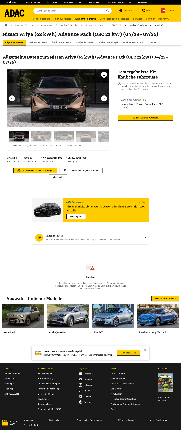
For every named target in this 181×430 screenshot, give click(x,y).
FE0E (114, 25)
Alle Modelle (58, 177)
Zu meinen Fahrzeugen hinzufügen (83, 170)
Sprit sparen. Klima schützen (119, 2)
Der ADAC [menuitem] (163, 18)
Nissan (88, 25)
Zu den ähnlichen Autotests (145, 118)
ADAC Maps (43, 399)
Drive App (9, 383)
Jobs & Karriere (118, 373)
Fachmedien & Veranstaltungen (125, 404)
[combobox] (72, 11)
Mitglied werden (33, 2)
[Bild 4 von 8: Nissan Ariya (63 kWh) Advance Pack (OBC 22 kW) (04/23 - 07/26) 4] (86, 137)
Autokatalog (47, 25)
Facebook (88, 373)
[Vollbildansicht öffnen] (104, 75)
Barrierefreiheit (31, 425)
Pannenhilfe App (12, 373)
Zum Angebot (76, 216)
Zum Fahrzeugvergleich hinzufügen (38, 170)
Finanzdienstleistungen (49, 383)
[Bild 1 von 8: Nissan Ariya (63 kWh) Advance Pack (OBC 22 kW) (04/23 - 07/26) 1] (19, 137)
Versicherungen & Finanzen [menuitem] (114, 18)
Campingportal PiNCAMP (49, 409)
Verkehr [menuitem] (150, 18)
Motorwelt (162, 369)
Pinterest (87, 402)
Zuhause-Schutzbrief (72, 2)
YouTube (87, 379)
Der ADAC (114, 369)
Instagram (88, 385)
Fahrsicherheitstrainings (49, 388)
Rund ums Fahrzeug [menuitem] (85, 18)
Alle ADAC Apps (12, 394)
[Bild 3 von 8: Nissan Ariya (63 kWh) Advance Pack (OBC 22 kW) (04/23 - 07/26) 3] (64, 137)
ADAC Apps (9, 369)
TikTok (86, 390)
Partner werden (118, 378)
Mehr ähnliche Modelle (165, 298)
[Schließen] (145, 350)
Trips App (9, 388)
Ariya (102, 25)
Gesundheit (142, 2)
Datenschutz (55, 420)
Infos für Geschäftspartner (123, 399)
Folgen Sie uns (84, 369)
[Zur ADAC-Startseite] (14, 13)
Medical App (10, 378)
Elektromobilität (94, 2)
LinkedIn (87, 396)
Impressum (29, 420)
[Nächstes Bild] (104, 98)
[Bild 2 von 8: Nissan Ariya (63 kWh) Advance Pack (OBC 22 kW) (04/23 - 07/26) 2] (41, 137)
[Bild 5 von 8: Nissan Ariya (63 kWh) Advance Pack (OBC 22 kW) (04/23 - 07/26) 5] (108, 137)
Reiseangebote (45, 404)
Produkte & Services (46, 369)
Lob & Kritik (116, 388)
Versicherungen (45, 373)
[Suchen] (107, 11)
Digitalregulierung (126, 420)
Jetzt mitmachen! (128, 353)
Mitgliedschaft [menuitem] (41, 18)
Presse (114, 409)
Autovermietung (45, 378)
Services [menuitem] (137, 18)
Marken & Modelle (69, 25)
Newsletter (116, 394)
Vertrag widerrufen (158, 420)
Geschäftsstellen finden (122, 383)
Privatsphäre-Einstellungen (89, 420)
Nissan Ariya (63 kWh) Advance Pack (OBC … (145, 25)
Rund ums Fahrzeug (24, 25)
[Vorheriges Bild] (12, 98)
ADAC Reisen (52, 2)
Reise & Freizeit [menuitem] (62, 18)
